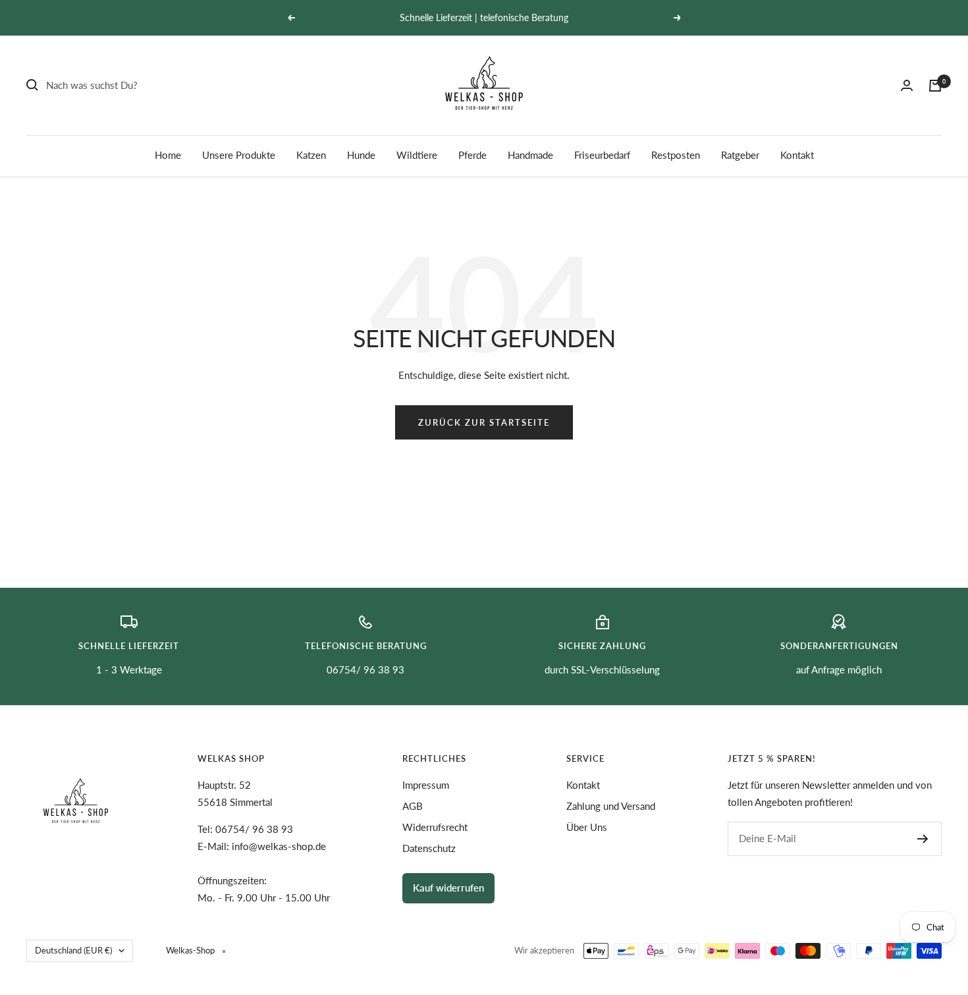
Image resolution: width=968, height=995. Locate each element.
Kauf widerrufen (448, 888)
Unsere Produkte (238, 155)
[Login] (907, 85)
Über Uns (586, 827)
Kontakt (797, 155)
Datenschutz (429, 848)
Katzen (311, 155)
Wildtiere (416, 155)
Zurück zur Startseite (484, 422)
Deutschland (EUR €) (73, 950)
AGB (412, 806)
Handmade (530, 155)
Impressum (425, 785)
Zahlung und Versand (610, 806)
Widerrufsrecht (435, 827)
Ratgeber (740, 155)
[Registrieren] (922, 838)
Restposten (675, 155)
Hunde (361, 155)
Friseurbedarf (602, 155)
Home (168, 155)
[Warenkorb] (935, 86)
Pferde (472, 155)
